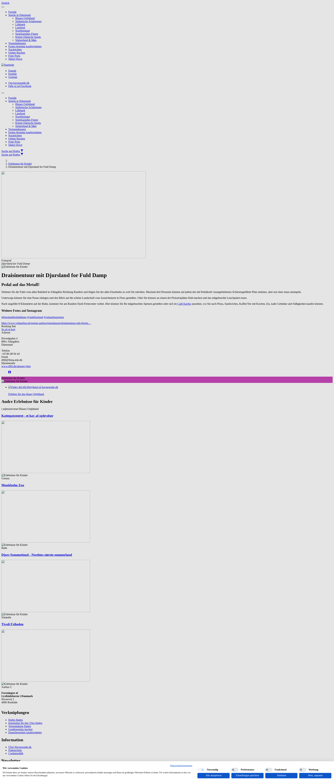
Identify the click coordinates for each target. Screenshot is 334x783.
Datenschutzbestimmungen (181, 765)
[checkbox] (200, 770)
